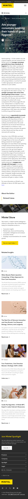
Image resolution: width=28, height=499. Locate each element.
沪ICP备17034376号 (13, 494)
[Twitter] (10, 488)
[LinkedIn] (14, 488)
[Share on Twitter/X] (7, 48)
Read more (5, 293)
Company (4, 458)
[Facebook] (6, 488)
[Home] (2, 18)
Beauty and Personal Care (19, 18)
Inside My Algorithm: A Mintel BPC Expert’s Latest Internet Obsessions (13, 405)
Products (4, 454)
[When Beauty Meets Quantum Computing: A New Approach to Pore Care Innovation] (14, 262)
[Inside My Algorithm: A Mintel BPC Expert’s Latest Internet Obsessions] (14, 392)
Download (9, 1)
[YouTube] (17, 488)
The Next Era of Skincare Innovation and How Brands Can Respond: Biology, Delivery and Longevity (14, 322)
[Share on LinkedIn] (10, 48)
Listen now (5, 378)
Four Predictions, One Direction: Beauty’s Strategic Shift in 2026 (12, 364)
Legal (3, 466)
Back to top (6, 475)
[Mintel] (8, 5)
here (3, 185)
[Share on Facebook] (4, 48)
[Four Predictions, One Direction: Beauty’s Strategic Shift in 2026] (14, 350)
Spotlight (4, 462)
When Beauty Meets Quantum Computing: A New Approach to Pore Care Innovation (12, 277)
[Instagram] (2, 488)
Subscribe (6, 447)
